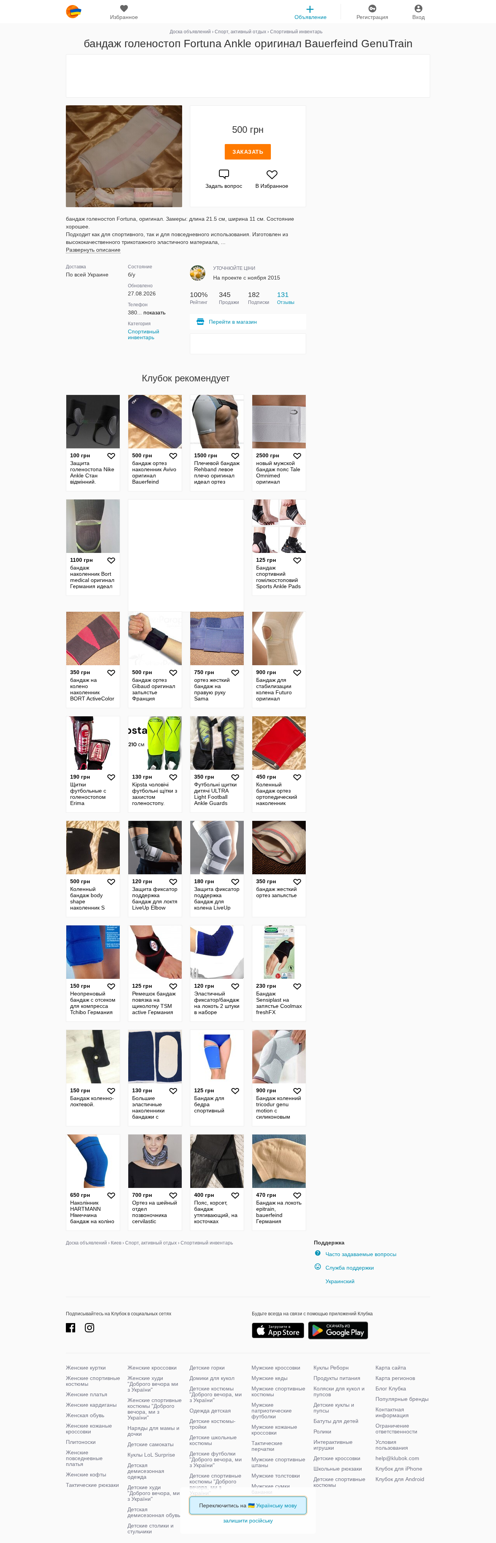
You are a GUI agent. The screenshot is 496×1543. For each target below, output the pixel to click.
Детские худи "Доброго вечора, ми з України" (153, 1493)
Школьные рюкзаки (337, 1469)
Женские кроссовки (152, 1367)
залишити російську (248, 1520)
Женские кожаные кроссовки (89, 1429)
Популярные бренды (402, 1399)
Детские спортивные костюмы (339, 1482)
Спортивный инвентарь (143, 334)
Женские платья (86, 1394)
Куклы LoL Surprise (151, 1455)
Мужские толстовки (275, 1476)
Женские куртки (86, 1367)
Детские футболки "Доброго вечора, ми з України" (215, 1459)
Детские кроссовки (336, 1458)
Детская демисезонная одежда (145, 1471)
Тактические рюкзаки (92, 1485)
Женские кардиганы (91, 1405)
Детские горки (207, 1367)
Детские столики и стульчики (150, 1528)
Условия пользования (391, 1445)
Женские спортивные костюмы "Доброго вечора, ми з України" (154, 1409)
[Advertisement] (248, 75)
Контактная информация (392, 1412)
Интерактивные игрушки (333, 1445)
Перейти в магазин (233, 322)
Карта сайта (390, 1367)
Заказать (247, 152)
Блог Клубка (390, 1388)
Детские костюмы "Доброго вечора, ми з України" (215, 1394)
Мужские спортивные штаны (278, 1462)
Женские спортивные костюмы (93, 1381)
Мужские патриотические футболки (271, 1410)
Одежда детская (210, 1410)
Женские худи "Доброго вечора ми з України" (152, 1384)
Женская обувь (85, 1415)
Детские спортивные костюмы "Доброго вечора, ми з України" (215, 1484)
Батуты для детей (335, 1421)
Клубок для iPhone (398, 1469)
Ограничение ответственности (396, 1429)
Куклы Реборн (331, 1367)
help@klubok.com (397, 1458)
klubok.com (73, 11)
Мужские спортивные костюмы (278, 1391)
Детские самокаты (150, 1444)
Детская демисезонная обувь (153, 1512)
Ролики (322, 1431)
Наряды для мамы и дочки (153, 1431)
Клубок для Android (399, 1479)
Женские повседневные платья (84, 1458)
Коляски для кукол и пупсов (339, 1391)
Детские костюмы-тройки (212, 1424)
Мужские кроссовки (275, 1367)
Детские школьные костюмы (213, 1440)
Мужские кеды (269, 1378)
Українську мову (276, 1505)
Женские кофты (86, 1474)
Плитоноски (81, 1442)
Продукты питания (336, 1378)
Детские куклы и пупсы (333, 1408)
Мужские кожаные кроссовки (274, 1430)
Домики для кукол (211, 1378)
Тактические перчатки (266, 1446)
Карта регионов (395, 1378)
